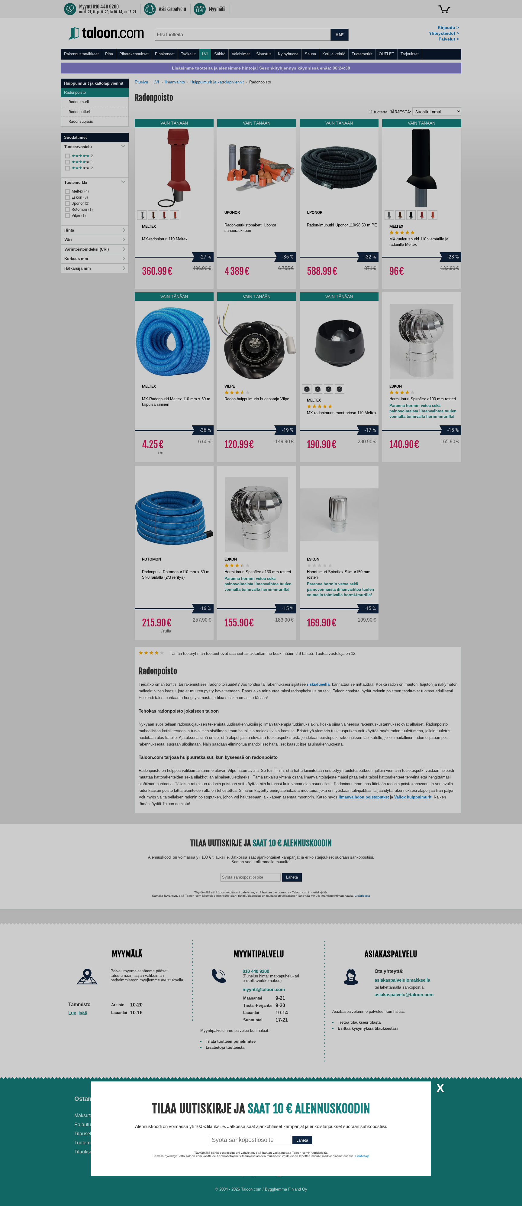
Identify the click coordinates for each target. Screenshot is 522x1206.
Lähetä (302, 1140)
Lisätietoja (362, 1156)
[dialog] (261, 603)
